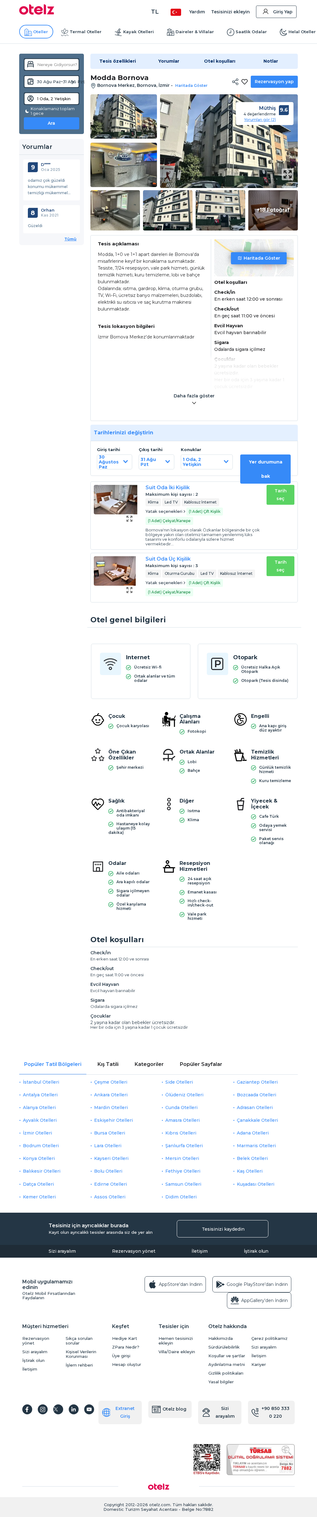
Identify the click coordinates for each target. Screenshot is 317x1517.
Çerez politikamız (269, 1338)
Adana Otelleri (253, 1133)
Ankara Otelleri (111, 1095)
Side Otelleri (179, 1082)
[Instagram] (43, 1409)
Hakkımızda (220, 1338)
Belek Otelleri (252, 1158)
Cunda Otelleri (181, 1107)
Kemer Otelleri (39, 1197)
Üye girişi (121, 1356)
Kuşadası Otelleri (255, 1184)
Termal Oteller (86, 31)
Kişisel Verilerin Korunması (81, 1354)
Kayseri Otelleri (111, 1158)
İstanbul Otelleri (41, 1082)
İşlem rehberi (79, 1365)
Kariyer (258, 1364)
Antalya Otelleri (40, 1095)
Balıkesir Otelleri (41, 1171)
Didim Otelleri (181, 1197)
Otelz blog (174, 1409)
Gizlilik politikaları (225, 1373)
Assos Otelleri (109, 1197)
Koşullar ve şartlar (226, 1356)
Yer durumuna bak (265, 469)
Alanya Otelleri (39, 1107)
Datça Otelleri (38, 1184)
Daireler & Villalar (195, 31)
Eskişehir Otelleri (113, 1120)
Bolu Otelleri (108, 1171)
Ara (51, 123)
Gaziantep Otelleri (257, 1082)
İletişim (200, 1251)
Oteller (40, 31)
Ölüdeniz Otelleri (184, 1095)
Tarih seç (281, 494)
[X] (58, 1409)
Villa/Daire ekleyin (176, 1351)
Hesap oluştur (126, 1364)
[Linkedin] (74, 1409)
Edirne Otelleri (110, 1184)
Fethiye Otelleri (182, 1171)
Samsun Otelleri (183, 1184)
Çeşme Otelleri (110, 1082)
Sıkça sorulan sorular (79, 1340)
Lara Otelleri (107, 1145)
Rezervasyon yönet (133, 1251)
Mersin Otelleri (182, 1158)
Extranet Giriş (125, 1412)
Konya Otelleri (39, 1158)
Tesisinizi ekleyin (230, 11)
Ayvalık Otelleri (40, 1120)
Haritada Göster (262, 258)
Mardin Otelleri (111, 1107)
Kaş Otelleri (250, 1171)
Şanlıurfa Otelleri (184, 1145)
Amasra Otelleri (182, 1120)
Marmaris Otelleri (256, 1145)
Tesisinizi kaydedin (223, 1229)
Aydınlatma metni (226, 1364)
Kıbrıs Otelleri (180, 1133)
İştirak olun (256, 1251)
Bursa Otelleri (109, 1133)
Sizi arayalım (62, 1251)
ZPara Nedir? (125, 1347)
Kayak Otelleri (138, 31)
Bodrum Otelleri (41, 1145)
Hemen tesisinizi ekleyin (175, 1340)
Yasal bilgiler (221, 1382)
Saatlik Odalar (251, 31)
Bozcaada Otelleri (256, 1095)
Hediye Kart (124, 1338)
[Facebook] (27, 1409)
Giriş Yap (283, 12)
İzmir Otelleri (37, 1133)
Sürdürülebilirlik (224, 1347)
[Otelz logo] (36, 13)
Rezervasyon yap (274, 81)
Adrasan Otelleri (255, 1107)
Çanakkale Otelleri (257, 1120)
